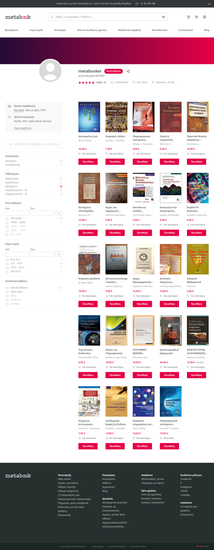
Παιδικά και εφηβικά (129, 30)
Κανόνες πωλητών (151, 499)
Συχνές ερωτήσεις (68, 483)
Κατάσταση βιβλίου (113, 527)
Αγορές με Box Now (113, 515)
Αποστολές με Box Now (71, 507)
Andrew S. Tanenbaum (89, 428)
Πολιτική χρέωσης (151, 495)
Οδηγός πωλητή (66, 487)
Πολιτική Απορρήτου (118, 546)
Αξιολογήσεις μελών (152, 479)
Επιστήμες (60, 30)
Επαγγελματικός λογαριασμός (74, 499)
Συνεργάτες (187, 515)
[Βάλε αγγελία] (189, 17)
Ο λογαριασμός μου (69, 495)
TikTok (183, 491)
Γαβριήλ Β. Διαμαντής (197, 215)
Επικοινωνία (64, 515)
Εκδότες (106, 483)
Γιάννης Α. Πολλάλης (143, 144)
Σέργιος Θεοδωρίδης (170, 215)
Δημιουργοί (108, 487)
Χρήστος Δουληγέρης (115, 215)
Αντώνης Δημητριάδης (170, 286)
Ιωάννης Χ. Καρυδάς (115, 141)
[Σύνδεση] (205, 17)
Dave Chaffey (139, 428)
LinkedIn (185, 495)
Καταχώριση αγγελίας (114, 503)
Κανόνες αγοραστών (152, 503)
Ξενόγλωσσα (185, 30)
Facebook (185, 479)
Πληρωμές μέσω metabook (73, 503)
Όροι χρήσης (99, 546)
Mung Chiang (84, 141)
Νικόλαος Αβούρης (196, 357)
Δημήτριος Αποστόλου (143, 286)
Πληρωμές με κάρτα (152, 483)
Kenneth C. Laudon (169, 428)
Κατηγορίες (108, 479)
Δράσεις (62, 511)
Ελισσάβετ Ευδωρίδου (115, 428)
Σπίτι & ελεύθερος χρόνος (92, 30)
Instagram (186, 487)
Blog (105, 491)
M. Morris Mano (85, 283)
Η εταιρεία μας (188, 507)
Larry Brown (138, 215)
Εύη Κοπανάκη (85, 357)
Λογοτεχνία (36, 30)
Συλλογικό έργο (140, 357)
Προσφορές (11, 30)
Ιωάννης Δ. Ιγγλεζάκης (116, 357)
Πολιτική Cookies (138, 546)
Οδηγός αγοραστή (68, 491)
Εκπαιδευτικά (159, 30)
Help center (64, 479)
